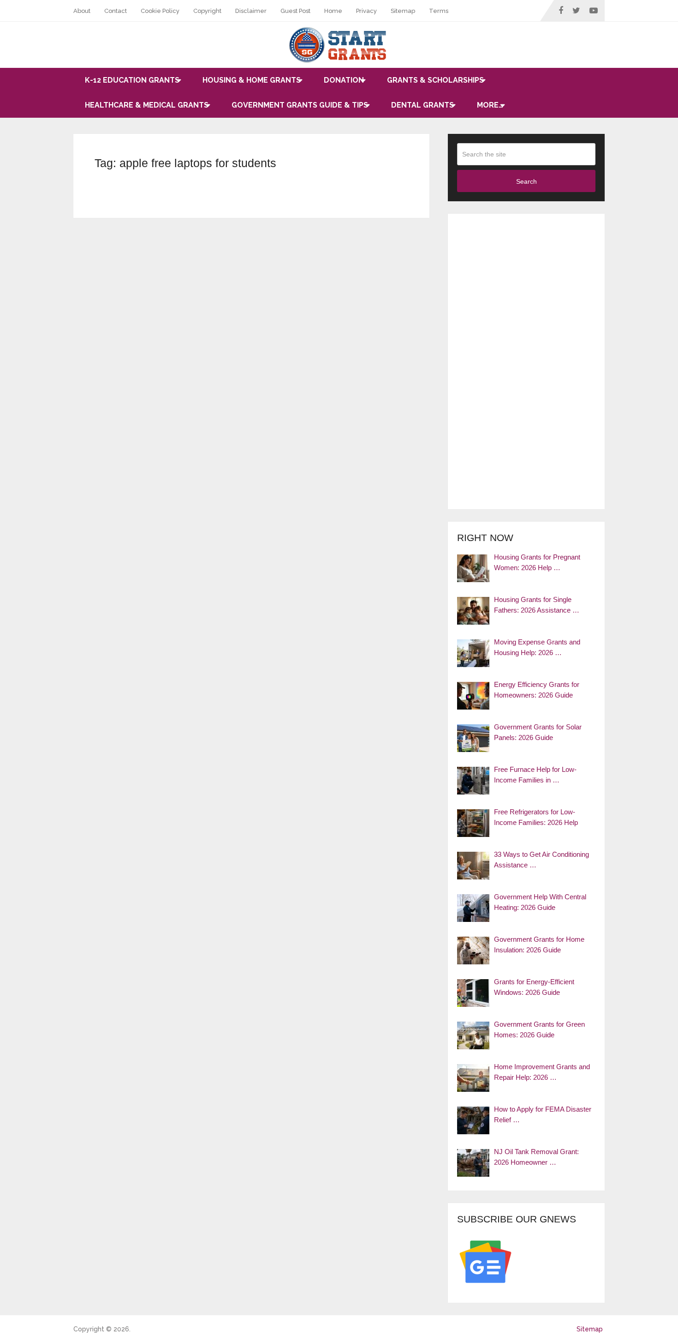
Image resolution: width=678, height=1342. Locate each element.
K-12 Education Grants (132, 80)
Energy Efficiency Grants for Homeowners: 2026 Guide (536, 689)
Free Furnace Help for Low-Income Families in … (535, 774)
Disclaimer (251, 10)
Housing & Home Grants (251, 80)
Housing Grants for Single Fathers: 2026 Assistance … (536, 605)
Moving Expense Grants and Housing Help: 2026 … (537, 647)
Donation (344, 80)
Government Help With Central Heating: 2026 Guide (540, 902)
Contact (115, 10)
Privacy (366, 10)
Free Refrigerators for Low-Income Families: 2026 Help (536, 817)
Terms (438, 10)
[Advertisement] (526, 361)
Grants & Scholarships (435, 80)
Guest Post (295, 10)
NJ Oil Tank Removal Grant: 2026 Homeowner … (536, 1157)
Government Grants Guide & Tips (300, 105)
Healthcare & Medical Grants (146, 105)
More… (490, 105)
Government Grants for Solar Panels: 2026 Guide (538, 732)
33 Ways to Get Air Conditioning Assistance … (541, 859)
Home (333, 10)
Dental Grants (422, 105)
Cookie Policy (160, 10)
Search (526, 181)
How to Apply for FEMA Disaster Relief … (542, 1114)
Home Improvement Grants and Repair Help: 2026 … (542, 1072)
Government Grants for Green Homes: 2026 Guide (539, 1029)
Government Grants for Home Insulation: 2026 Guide (539, 944)
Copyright (207, 10)
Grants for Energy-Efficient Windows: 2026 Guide (534, 987)
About (81, 10)
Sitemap (403, 10)
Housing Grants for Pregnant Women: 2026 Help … (537, 562)
